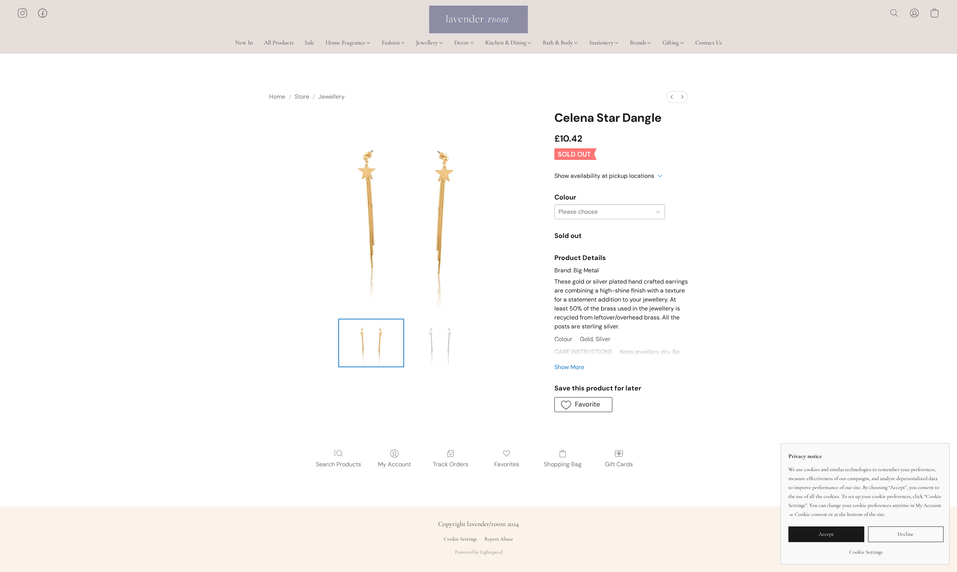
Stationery (602, 42)
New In (244, 42)
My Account (394, 464)
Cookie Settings (460, 539)
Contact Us (708, 42)
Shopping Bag (563, 464)
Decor (462, 42)
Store (302, 97)
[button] (478, 19)
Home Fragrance (346, 42)
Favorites (506, 464)
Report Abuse (498, 539)
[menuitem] (672, 97)
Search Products (338, 464)
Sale (309, 42)
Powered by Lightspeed (478, 552)
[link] (866, 549)
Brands (638, 42)
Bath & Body (558, 42)
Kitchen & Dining (506, 42)
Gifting (671, 42)
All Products (278, 42)
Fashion (391, 42)
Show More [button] (569, 367)
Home (277, 97)
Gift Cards (619, 464)
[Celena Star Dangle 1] (440, 343)
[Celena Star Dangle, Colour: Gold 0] (371, 343)
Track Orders (450, 464)
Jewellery (427, 42)
